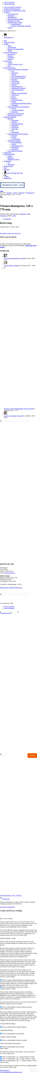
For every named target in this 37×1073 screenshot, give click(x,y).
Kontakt (10, 27)
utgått (14, 216)
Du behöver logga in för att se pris (10, 233)
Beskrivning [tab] (7, 219)
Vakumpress (3, 216)
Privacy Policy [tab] (4, 1062)
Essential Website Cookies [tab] (8, 938)
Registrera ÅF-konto (14, 21)
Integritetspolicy (16, 24)
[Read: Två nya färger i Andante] (5, 264)
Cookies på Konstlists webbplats (21, 26)
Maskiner (23, 214)
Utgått (28, 214)
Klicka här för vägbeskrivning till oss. (11, 587)
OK (13, 907)
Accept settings (4, 1072)
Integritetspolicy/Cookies (15, 22)
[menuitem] (20, 7)
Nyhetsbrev (11, 16)
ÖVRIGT (7, 12)
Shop (1, 191)
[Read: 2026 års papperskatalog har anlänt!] (5, 256)
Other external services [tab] (7, 1009)
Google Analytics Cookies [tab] (8, 989)
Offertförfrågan (12, 17)
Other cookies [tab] (4, 1048)
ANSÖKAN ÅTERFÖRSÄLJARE (15, 10)
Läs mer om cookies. (6, 907)
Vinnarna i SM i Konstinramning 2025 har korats (18, 408)
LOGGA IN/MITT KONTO (12, 7)
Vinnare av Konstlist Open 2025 (13, 416)
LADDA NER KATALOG (12, 9)
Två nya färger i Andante (11, 265)
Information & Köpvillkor (15, 19)
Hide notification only (15, 1072)
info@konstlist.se (10, 573)
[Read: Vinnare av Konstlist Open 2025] (5, 414)
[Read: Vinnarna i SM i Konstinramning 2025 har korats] (5, 268)
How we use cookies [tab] (6, 918)
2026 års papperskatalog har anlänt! (14, 258)
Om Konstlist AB (13, 14)
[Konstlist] (14, 189)
